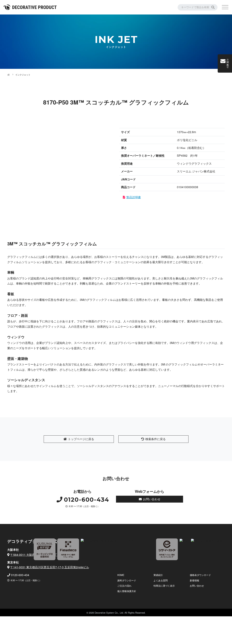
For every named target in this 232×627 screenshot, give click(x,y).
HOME (120, 575)
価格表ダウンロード (200, 575)
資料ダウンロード (126, 580)
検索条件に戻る (155, 439)
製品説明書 (133, 197)
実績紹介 (158, 575)
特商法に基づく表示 (164, 585)
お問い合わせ (151, 499)
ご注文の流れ (124, 585)
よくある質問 (161, 580)
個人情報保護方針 (126, 591)
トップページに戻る (81, 439)
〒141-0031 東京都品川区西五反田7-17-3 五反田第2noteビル (49, 567)
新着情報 (194, 580)
